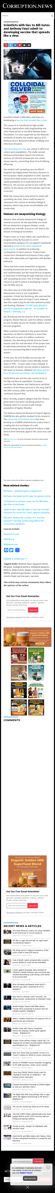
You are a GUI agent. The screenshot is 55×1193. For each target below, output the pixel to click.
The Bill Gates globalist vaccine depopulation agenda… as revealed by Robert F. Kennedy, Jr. (25, 308)
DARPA (7, 573)
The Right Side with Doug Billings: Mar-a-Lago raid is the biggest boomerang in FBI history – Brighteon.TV (31, 1096)
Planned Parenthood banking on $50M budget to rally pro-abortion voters (31, 1086)
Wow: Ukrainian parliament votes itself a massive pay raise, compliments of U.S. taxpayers (29, 986)
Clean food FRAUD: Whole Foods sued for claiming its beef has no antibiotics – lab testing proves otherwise (29, 1074)
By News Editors (27, 945)
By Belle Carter (26, 1024)
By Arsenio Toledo (28, 1014)
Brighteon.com (11, 544)
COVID (46, 570)
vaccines (35, 576)
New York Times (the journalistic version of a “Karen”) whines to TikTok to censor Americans (32, 1054)
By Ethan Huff (26, 965)
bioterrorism (18, 570)
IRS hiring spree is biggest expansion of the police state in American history (30, 951)
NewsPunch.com (11, 534)
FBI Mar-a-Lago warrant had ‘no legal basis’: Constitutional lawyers (30, 941)
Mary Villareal (21, 41)
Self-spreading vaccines (15, 149)
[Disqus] (27, 756)
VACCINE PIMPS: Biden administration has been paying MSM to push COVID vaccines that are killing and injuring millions (32, 1116)
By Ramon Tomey (27, 936)
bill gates (8, 567)
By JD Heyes (25, 992)
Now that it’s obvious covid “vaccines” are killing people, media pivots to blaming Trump (32, 998)
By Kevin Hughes (27, 1036)
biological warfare (21, 567)
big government (40, 564)
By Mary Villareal (27, 1121)
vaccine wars (23, 576)
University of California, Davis (21, 419)
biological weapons (40, 567)
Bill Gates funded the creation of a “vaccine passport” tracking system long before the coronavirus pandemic (24, 521)
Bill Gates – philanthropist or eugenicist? (23, 491)
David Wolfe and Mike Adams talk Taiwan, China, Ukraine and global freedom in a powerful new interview (32, 1138)
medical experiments (21, 573)
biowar (28, 570)
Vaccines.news (12, 439)
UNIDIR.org (9, 539)
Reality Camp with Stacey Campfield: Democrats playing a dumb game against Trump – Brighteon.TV (29, 1030)
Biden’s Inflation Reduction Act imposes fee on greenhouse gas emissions (32, 1020)
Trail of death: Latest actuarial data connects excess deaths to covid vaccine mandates (31, 961)
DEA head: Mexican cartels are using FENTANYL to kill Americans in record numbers (32, 932)
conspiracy (37, 570)
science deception (40, 573)
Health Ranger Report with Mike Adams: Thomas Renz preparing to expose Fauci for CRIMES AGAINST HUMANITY (30, 1008)
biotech (7, 570)
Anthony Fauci (25, 564)
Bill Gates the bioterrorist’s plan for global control (27, 496)
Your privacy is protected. (14, 617)
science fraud (10, 576)
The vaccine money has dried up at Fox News (31, 1107)
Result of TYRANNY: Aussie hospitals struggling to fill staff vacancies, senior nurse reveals (32, 1064)
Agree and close (30, 1178)
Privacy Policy (26, 1173)
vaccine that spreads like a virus (31, 120)
